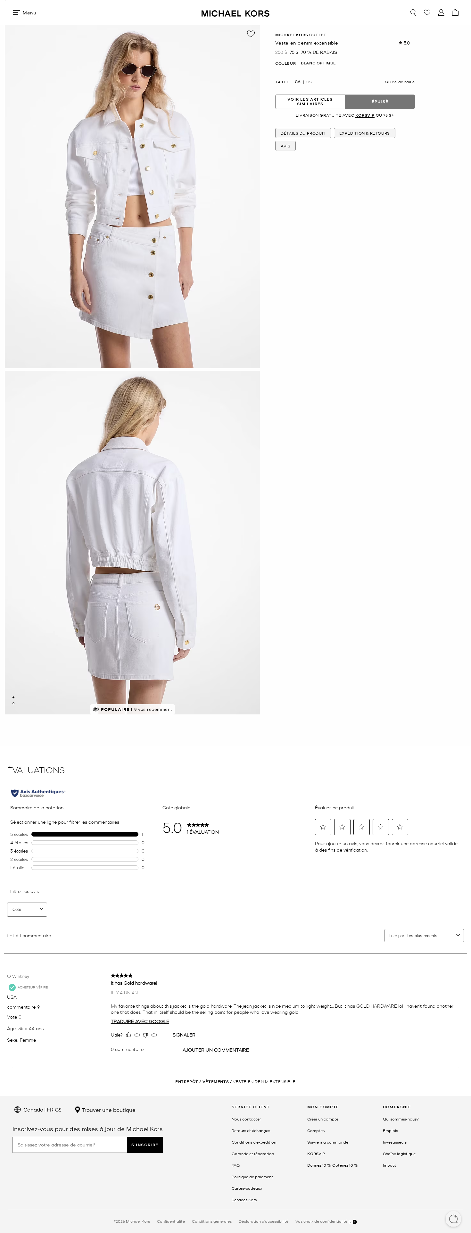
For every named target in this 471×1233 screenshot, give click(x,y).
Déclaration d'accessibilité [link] (263, 1221)
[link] (316, 1153)
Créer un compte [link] (322, 1118)
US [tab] (309, 81)
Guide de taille (400, 81)
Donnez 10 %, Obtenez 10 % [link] (332, 1165)
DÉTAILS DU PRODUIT (303, 133)
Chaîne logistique (399, 1153)
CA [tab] (298, 81)
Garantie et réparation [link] (253, 1153)
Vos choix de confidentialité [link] (321, 1221)
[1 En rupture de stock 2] (13, 697)
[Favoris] (427, 12)
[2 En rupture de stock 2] (13, 703)
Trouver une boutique (108, 1109)
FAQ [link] (236, 1165)
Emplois (390, 1130)
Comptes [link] (316, 1130)
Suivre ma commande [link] (327, 1142)
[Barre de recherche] (413, 12)
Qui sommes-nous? (401, 1118)
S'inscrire (145, 1144)
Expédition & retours (364, 133)
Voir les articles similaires (310, 101)
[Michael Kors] (235, 12)
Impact (389, 1165)
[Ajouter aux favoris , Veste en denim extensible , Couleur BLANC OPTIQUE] (251, 34)
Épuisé (380, 101)
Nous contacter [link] (246, 1118)
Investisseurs (395, 1142)
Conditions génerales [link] (212, 1221)
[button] (453, 1219)
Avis (285, 145)
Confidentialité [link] (171, 1221)
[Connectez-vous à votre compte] (441, 12)
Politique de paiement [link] (252, 1176)
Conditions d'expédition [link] (254, 1142)
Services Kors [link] (244, 1199)
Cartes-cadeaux (247, 1188)
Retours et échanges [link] (251, 1130)
